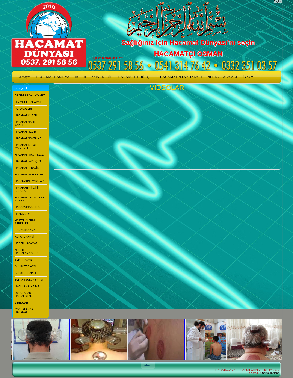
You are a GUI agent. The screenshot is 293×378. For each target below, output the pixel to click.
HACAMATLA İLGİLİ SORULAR (26, 189)
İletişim (248, 77)
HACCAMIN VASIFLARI (28, 207)
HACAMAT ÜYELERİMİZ (29, 174)
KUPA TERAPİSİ (24, 236)
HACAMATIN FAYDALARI (181, 77)
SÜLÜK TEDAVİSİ (25, 266)
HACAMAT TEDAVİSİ (27, 167)
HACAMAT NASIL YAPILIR (57, 77)
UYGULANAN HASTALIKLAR (23, 295)
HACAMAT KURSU (26, 115)
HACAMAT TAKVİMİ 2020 (29, 154)
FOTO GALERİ (23, 108)
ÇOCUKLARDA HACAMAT (24, 311)
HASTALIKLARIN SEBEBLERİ (25, 222)
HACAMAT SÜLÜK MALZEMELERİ (26, 147)
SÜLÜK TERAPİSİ (25, 273)
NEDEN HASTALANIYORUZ (26, 252)
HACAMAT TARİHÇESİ (136, 77)
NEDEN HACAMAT (222, 77)
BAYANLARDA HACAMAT (30, 95)
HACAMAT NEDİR (98, 77)
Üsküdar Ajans (270, 373)
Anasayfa (23, 77)
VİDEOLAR (21, 302)
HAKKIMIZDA (22, 213)
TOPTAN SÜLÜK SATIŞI (29, 279)
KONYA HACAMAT (25, 230)
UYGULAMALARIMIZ (27, 286)
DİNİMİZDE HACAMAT (28, 102)
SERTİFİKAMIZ (23, 259)
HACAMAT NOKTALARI (28, 138)
